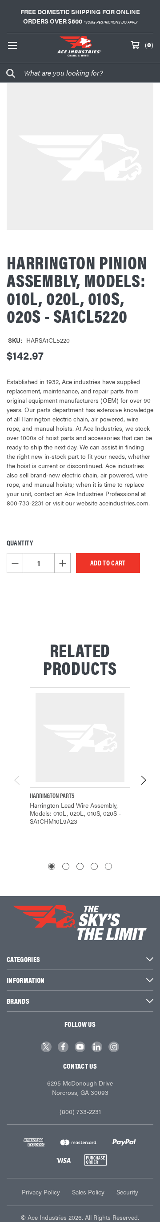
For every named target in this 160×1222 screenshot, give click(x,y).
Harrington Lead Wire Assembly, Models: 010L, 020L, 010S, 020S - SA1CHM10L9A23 (75, 813)
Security (127, 1192)
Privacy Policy (41, 1192)
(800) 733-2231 (80, 1111)
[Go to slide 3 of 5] (80, 866)
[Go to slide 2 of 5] (65, 866)
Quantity (20, 542)
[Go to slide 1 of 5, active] (51, 866)
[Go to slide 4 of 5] (94, 866)
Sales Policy (88, 1192)
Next (143, 780)
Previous (17, 780)
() (149, 44)
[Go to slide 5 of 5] (108, 866)
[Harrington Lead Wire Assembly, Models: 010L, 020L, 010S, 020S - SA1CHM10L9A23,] (80, 737)
